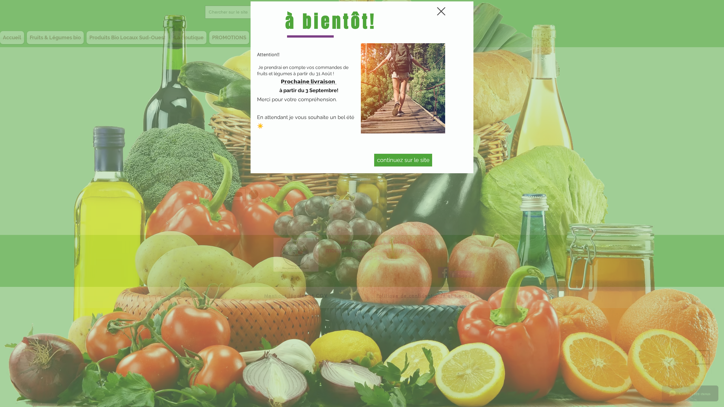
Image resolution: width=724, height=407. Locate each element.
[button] (441, 11)
